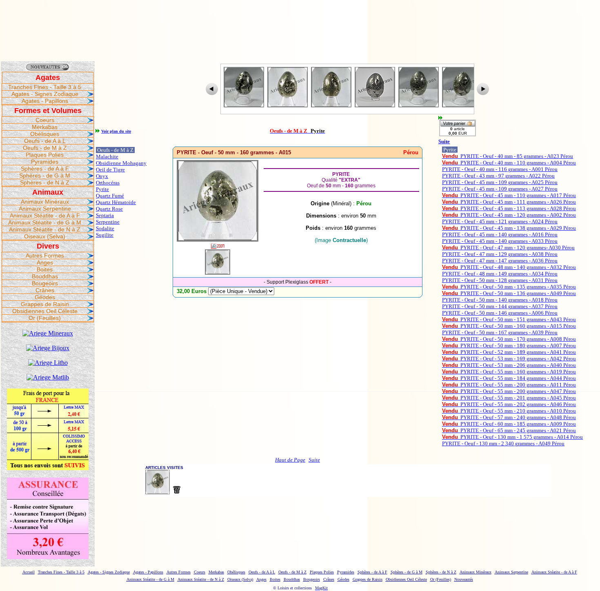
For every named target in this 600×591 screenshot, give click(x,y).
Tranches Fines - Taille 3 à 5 (44, 87)
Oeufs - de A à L (45, 141)
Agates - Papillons (45, 101)
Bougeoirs (45, 283)
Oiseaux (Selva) (44, 236)
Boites (45, 269)
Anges (45, 262)
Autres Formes (45, 255)
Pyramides (44, 161)
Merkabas (45, 127)
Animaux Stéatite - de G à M (44, 222)
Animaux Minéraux (45, 201)
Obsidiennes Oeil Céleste (45, 311)
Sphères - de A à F (45, 168)
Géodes (45, 297)
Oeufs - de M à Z (45, 147)
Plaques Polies (45, 154)
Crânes (45, 290)
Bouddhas (45, 276)
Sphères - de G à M (44, 175)
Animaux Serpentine (45, 208)
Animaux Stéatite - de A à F (45, 215)
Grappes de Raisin (45, 304)
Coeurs (45, 120)
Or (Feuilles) (45, 318)
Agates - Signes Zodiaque (44, 94)
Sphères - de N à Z (44, 182)
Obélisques (44, 134)
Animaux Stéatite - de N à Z (44, 229)
